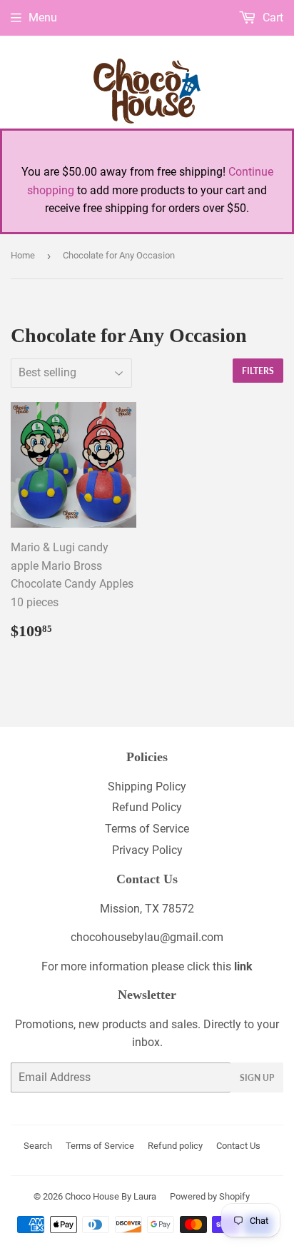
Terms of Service (147, 828)
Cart (271, 17)
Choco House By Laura (110, 1196)
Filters (258, 371)
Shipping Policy (147, 786)
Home (23, 255)
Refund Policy (147, 807)
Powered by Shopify (210, 1196)
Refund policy (175, 1145)
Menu (43, 17)
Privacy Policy (147, 850)
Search (38, 1145)
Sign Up (257, 1077)
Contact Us (238, 1145)
